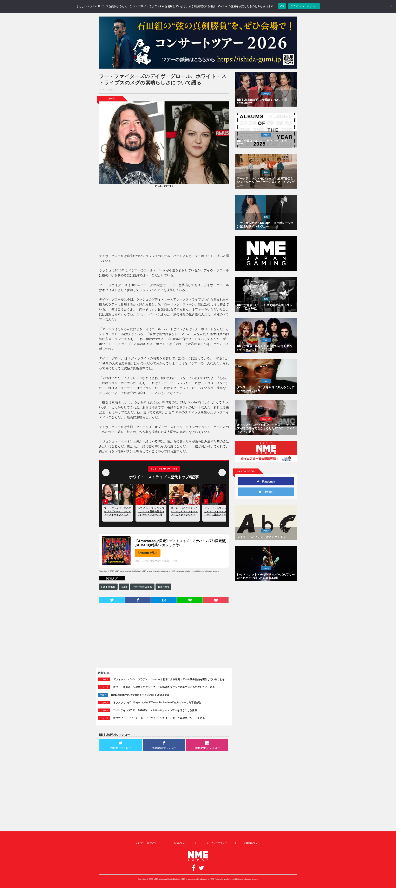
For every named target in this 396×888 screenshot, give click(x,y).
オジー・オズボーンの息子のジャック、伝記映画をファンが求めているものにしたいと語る (164, 687)
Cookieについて (252, 842)
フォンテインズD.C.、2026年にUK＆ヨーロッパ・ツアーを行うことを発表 (155, 710)
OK (282, 6)
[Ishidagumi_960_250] (198, 43)
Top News (163, 586)
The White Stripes (142, 586)
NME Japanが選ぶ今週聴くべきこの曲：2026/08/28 (140, 695)
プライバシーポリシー (215, 842)
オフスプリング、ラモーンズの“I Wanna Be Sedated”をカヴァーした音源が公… (158, 702)
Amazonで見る (148, 552)
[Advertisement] (164, 221)
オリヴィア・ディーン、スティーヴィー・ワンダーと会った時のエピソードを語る (159, 718)
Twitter (267, 491)
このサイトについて (146, 842)
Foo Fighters (108, 586)
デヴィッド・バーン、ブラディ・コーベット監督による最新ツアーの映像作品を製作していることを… (170, 679)
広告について (180, 842)
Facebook (267, 481)
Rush (124, 586)
